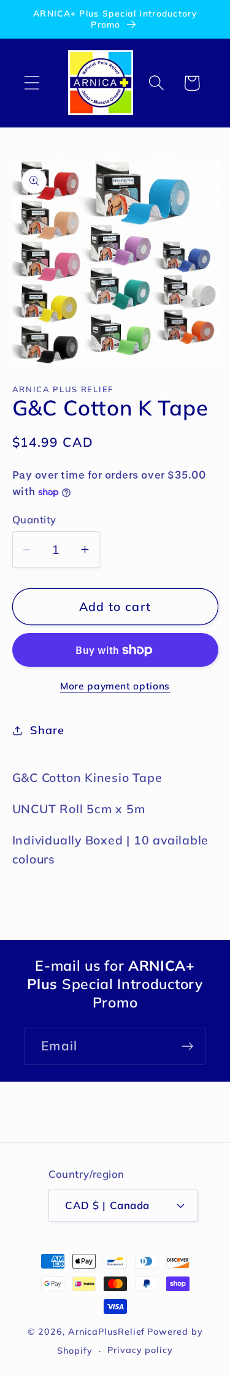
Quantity (34, 519)
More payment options (115, 686)
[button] (31, 83)
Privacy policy (140, 1350)
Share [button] (47, 730)
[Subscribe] (187, 1046)
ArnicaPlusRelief (106, 1331)
